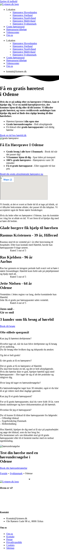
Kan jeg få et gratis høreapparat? (16, 396)
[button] (29, 338)
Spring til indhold (8, 1)
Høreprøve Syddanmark (25, 23)
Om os (9, 35)
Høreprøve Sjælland (23, 15)
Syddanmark (16, 473)
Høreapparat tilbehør (16, 29)
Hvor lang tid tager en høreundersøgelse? (20, 382)
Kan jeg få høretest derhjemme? (15, 338)
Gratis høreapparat (15, 26)
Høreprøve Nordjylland (24, 18)
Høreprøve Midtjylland (24, 21)
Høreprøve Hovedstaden (25, 12)
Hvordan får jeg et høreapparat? (15, 410)
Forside (3, 473)
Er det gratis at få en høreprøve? (16, 360)
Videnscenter (12, 32)
